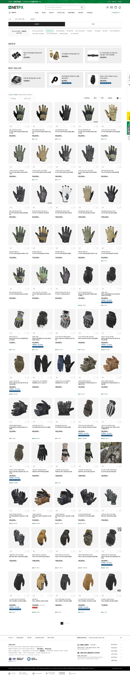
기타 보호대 (74, 33)
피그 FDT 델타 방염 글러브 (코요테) (109, 253)
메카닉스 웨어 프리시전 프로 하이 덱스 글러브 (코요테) (18, 383)
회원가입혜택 (114, 651)
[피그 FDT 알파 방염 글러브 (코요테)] (42, 234)
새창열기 (28, 126)
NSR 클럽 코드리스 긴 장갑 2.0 (39, 383)
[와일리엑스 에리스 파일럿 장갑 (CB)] (65, 452)
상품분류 (36, 24)
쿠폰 (102, 98)
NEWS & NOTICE (81, 637)
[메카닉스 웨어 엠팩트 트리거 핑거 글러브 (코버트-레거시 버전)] (111, 275)
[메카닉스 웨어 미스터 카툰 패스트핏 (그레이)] (65, 319)
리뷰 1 (36, 139)
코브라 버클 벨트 (115, 31)
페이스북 (129, 137)
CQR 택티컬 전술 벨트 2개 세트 (32, 78)
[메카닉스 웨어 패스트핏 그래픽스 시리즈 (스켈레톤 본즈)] (111, 408)
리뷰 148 (107, 349)
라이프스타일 (61, 13)
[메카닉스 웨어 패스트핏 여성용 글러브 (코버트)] (111, 537)
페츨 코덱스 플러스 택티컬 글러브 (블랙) (18, 556)
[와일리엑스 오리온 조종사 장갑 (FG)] (88, 452)
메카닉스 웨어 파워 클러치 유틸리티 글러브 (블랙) (87, 294)
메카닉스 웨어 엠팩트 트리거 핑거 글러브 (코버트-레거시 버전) (110, 294)
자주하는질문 (114, 654)
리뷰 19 (83, 394)
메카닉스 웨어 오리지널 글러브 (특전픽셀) (87, 556)
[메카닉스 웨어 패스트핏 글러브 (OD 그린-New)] (19, 452)
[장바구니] (115, 7)
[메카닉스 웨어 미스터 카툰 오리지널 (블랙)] (88, 319)
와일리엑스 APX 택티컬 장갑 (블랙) (40, 471)
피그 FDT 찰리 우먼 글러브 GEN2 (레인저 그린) (87, 132)
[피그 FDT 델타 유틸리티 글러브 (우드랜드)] (42, 275)
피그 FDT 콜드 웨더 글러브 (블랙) (109, 213)
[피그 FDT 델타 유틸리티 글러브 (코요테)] (42, 153)
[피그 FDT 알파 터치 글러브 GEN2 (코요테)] (42, 112)
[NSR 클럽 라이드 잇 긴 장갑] (65, 363)
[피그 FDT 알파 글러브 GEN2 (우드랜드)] (19, 275)
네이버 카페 (129, 139)
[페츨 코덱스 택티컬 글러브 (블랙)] (111, 497)
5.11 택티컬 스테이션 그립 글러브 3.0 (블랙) (64, 516)
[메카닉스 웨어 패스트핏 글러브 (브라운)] (88, 408)
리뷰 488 (84, 438)
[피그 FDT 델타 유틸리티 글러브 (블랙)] (65, 153)
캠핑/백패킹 (71, 13)
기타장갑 (97, 31)
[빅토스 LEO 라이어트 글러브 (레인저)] (42, 537)
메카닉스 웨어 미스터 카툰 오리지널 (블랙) (88, 338)
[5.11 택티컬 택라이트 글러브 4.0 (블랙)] (42, 408)
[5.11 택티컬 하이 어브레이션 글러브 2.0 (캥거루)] (111, 363)
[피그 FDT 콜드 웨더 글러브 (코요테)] (88, 193)
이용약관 (29, 637)
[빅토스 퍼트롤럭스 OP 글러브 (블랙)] (19, 582)
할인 (95, 98)
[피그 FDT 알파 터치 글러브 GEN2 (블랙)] (65, 112)
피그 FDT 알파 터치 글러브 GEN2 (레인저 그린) (18, 132)
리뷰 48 (15, 523)
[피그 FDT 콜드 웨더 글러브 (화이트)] (65, 193)
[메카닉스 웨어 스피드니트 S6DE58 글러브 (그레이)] (19, 319)
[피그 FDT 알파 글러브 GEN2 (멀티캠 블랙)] (19, 193)
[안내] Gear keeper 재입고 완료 (96, 637)
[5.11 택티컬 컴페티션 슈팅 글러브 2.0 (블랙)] (19, 497)
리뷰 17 (61, 349)
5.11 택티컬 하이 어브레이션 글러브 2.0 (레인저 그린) (87, 383)
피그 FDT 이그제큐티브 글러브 (62, 294)
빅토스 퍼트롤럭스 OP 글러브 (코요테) (87, 601)
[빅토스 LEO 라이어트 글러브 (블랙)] (65, 537)
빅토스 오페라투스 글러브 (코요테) (40, 601)
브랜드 (93, 24)
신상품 (36, 13)
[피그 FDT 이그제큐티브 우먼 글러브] (42, 193)
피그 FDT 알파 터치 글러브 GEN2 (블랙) (64, 131)
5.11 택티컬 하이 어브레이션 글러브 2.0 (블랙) (18, 428)
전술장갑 (32, 19)
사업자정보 (42, 650)
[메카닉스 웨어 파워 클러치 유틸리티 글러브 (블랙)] (88, 275)
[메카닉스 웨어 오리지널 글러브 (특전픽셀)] (88, 537)
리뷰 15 (38, 438)
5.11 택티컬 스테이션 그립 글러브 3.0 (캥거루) (41, 516)
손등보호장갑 (60, 31)
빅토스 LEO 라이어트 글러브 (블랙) (63, 556)
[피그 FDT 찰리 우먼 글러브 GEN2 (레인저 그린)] (88, 112)
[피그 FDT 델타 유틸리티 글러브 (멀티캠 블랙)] (88, 153)
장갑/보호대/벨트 (16, 31)
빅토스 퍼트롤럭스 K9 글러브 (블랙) (109, 601)
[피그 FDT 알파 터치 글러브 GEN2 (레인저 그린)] (19, 112)
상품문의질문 (114, 660)
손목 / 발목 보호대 (52, 33)
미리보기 (25, 126)
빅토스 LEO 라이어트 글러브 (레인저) (41, 556)
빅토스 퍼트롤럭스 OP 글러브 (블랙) (17, 601)
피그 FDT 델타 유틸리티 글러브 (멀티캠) (110, 131)
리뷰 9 (13, 349)
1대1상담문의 (114, 647)
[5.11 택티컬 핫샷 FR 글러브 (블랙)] (65, 408)
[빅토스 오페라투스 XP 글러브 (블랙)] (65, 582)
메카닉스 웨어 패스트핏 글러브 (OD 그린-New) (18, 472)
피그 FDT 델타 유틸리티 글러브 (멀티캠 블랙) (87, 173)
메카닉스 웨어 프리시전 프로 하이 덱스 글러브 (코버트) (110, 339)
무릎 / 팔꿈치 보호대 (38, 33)
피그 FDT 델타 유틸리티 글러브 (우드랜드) (41, 294)
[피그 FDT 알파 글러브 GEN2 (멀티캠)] (111, 153)
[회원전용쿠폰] (111, 7)
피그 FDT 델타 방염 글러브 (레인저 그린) (87, 253)
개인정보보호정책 (39, 637)
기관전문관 (89, 13)
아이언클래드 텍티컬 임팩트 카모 (71, 54)
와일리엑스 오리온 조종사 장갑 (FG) (86, 471)
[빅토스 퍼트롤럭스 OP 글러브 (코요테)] (88, 582)
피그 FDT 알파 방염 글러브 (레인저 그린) (18, 253)
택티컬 (43, 13)
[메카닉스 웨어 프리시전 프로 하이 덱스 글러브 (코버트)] (111, 319)
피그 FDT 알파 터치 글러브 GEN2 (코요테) (41, 132)
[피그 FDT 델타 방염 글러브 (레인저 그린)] (88, 234)
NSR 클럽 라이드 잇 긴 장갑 (61, 383)
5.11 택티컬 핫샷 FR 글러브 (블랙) (63, 427)
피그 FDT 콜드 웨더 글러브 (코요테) (86, 213)
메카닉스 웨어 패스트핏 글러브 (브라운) (87, 427)
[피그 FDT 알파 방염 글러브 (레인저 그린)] (19, 234)
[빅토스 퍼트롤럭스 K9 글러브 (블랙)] (111, 582)
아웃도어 (51, 13)
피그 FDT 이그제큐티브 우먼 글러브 (40, 213)
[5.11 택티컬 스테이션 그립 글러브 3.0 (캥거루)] (42, 497)
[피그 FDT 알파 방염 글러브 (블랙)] (65, 234)
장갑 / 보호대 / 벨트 (19, 19)
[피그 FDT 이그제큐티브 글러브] (65, 275)
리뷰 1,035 (84, 568)
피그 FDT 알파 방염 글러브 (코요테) (40, 253)
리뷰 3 (36, 349)
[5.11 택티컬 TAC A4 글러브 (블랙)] (88, 497)
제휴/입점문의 (19, 637)
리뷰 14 (107, 438)
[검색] (81, 7)
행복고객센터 (50, 637)
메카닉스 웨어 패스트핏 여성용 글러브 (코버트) (110, 557)
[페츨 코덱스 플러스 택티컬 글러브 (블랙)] (19, 537)
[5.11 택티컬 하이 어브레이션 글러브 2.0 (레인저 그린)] (88, 363)
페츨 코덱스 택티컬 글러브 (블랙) (108, 516)
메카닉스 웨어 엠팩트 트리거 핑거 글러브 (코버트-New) (41, 339)
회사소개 (10, 637)
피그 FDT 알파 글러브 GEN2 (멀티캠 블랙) (18, 213)
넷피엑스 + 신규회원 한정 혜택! (24, 1)
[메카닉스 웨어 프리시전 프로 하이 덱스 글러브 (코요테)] (19, 363)
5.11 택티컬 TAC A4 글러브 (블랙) (86, 516)
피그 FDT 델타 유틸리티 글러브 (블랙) (64, 172)
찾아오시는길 (48, 648)
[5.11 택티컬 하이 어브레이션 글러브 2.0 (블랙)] (19, 408)
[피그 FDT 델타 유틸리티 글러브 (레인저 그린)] (19, 153)
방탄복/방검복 (64, 33)
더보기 (120, 637)
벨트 (105, 31)
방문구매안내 (40, 648)
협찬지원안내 (114, 644)
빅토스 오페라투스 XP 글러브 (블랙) (63, 601)
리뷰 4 (105, 305)
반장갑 (89, 31)
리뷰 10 (84, 305)
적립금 (110, 98)
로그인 (109, 1)
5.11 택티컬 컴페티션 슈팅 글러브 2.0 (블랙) (18, 516)
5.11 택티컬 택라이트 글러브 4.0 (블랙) (41, 427)
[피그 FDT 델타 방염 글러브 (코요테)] (111, 234)
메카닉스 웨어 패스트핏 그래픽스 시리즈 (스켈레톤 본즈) (110, 428)
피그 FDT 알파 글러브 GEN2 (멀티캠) (110, 172)
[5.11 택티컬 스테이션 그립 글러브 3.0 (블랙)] (65, 497)
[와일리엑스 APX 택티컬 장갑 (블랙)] (42, 452)
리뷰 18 (38, 523)
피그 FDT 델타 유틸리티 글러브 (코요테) (41, 172)
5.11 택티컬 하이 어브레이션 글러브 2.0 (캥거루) (110, 383)
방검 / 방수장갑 (80, 31)
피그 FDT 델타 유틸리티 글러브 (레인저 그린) (18, 173)
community (116, 12)
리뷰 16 (38, 612)
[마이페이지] (107, 7)
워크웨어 (80, 13)
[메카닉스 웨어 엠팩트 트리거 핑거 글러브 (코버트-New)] (42, 319)
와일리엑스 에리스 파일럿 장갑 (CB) (63, 471)
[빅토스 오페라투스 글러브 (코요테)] (42, 582)
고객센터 (120, 1)
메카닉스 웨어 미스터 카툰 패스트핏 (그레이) (64, 339)
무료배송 (87, 98)
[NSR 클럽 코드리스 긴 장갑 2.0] (42, 363)
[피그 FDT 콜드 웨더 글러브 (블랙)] (111, 193)
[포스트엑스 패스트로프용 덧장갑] (111, 452)
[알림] (119, 7)
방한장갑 (70, 31)
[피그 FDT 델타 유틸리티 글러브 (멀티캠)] (111, 112)
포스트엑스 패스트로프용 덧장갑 (108, 471)
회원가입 (114, 1)
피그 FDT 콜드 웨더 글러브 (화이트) (63, 213)
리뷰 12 (84, 523)
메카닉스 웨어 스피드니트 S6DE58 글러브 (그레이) (18, 339)
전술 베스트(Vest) (37, 31)
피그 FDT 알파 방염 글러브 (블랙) (63, 253)
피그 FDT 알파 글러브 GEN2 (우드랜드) (18, 294)
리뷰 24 (83, 349)
